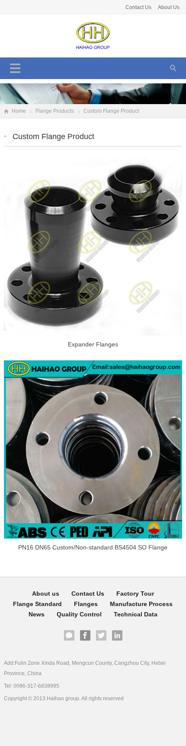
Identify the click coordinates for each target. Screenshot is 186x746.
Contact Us (139, 7)
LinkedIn (117, 635)
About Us (169, 7)
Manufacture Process (141, 603)
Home (19, 111)
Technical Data (135, 614)
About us (45, 593)
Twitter (101, 635)
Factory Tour (135, 593)
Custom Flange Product (53, 136)
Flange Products (54, 111)
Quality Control (79, 614)
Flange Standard (37, 603)
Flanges (86, 603)
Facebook (85, 635)
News (37, 614)
